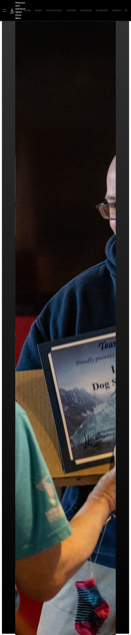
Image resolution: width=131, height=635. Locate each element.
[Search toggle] (126, 10)
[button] (4, 10)
